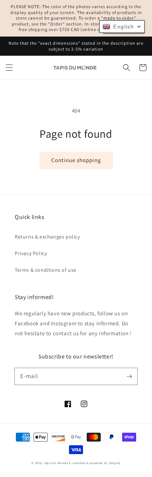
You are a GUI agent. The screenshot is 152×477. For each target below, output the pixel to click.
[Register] (129, 376)
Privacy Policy (31, 253)
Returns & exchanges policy (47, 236)
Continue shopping (76, 160)
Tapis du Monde (56, 463)
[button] (9, 67)
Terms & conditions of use (45, 270)
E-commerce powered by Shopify (94, 463)
